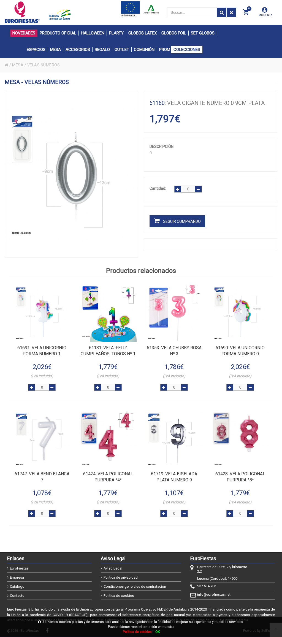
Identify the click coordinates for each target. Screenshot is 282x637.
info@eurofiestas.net (214, 594)
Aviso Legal (113, 568)
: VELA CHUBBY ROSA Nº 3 (174, 350)
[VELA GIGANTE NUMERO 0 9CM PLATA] (71, 174)
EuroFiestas (19, 568)
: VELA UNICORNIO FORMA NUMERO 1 (41, 350)
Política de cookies (119, 595)
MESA (17, 65)
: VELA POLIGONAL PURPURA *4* (108, 477)
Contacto (17, 595)
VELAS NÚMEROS (43, 65)
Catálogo (17, 586)
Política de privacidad (121, 577)
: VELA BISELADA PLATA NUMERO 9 (174, 477)
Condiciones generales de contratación (135, 586)
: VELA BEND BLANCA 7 (42, 477)
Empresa (17, 577)
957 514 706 (206, 586)
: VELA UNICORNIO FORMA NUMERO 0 (240, 350)
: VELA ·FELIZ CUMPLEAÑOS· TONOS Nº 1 (108, 350)
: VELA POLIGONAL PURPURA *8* (240, 477)
